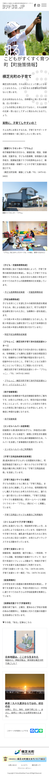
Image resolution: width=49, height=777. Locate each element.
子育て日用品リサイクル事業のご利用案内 (24, 514)
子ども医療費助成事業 (15, 292)
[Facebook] (32, 731)
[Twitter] (36, 731)
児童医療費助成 (36, 292)
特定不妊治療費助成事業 (16, 334)
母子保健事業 (11, 418)
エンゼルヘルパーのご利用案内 (19, 449)
